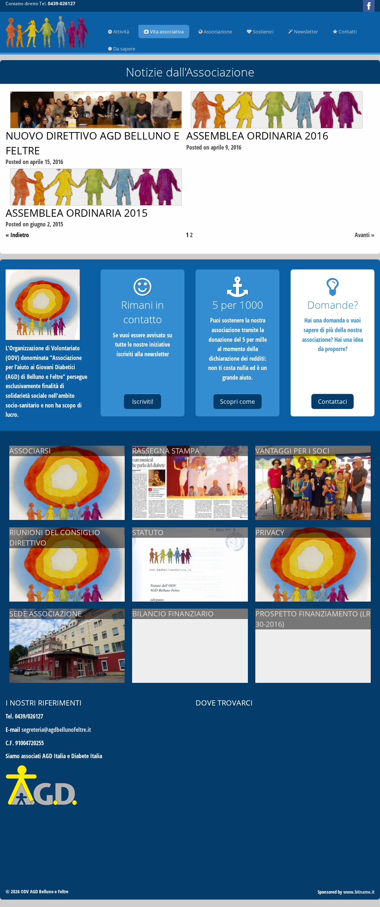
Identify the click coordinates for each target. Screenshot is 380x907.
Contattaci (332, 401)
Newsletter (305, 31)
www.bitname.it (358, 891)
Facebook (368, 6)
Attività (120, 31)
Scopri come (237, 401)
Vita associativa (166, 31)
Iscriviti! (142, 401)
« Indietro (17, 235)
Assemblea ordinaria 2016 (257, 135)
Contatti (347, 31)
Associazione (217, 31)
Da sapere (123, 48)
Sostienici (262, 31)
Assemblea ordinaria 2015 (77, 213)
